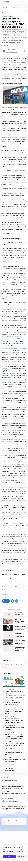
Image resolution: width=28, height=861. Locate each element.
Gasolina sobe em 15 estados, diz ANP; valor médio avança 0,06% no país (19, 628)
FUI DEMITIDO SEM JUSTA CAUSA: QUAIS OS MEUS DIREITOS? (14, 744)
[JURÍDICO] (12, 689)
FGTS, (20, 271)
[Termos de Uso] (20, 8)
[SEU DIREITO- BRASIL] (10, 49)
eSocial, (9, 336)
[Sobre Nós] (5, 8)
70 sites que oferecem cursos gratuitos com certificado (13, 703)
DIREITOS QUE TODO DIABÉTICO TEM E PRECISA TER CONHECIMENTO (14, 768)
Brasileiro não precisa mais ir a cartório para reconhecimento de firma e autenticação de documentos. (13, 808)
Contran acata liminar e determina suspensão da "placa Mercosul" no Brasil (19, 614)
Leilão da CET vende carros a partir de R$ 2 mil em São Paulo (19, 642)
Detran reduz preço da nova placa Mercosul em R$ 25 (19, 635)
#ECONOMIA (5, 594)
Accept (9, 856)
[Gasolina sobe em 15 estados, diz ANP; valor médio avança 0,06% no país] (8, 628)
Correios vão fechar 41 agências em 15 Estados (19, 649)
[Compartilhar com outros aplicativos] (21, 601)
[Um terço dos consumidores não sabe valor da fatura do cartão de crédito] (8, 621)
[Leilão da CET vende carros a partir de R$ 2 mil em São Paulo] (8, 642)
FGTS (10, 253)
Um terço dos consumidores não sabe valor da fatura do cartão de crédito (19, 621)
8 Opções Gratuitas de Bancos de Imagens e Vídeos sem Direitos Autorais (14, 711)
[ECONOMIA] (12, 700)
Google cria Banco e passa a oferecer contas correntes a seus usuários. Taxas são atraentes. (14, 720)
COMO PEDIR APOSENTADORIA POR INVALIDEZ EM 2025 (15, 760)
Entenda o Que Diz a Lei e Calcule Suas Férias (14, 692)
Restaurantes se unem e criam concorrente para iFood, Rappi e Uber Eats (14, 752)
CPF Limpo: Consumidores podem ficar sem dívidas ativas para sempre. (13, 794)
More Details (21, 856)
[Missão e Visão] (12, 8)
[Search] (23, 2)
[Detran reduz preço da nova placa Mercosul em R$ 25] (8, 635)
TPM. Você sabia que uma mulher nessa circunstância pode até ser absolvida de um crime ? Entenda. (14, 736)
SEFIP (18, 339)
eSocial (6, 355)
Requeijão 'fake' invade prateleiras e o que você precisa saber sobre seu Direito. (13, 800)
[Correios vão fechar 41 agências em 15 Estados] (8, 649)
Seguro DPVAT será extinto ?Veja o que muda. (14, 728)
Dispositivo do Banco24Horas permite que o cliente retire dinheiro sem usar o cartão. (12, 787)
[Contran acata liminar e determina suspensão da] (8, 614)
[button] (26, 2)
